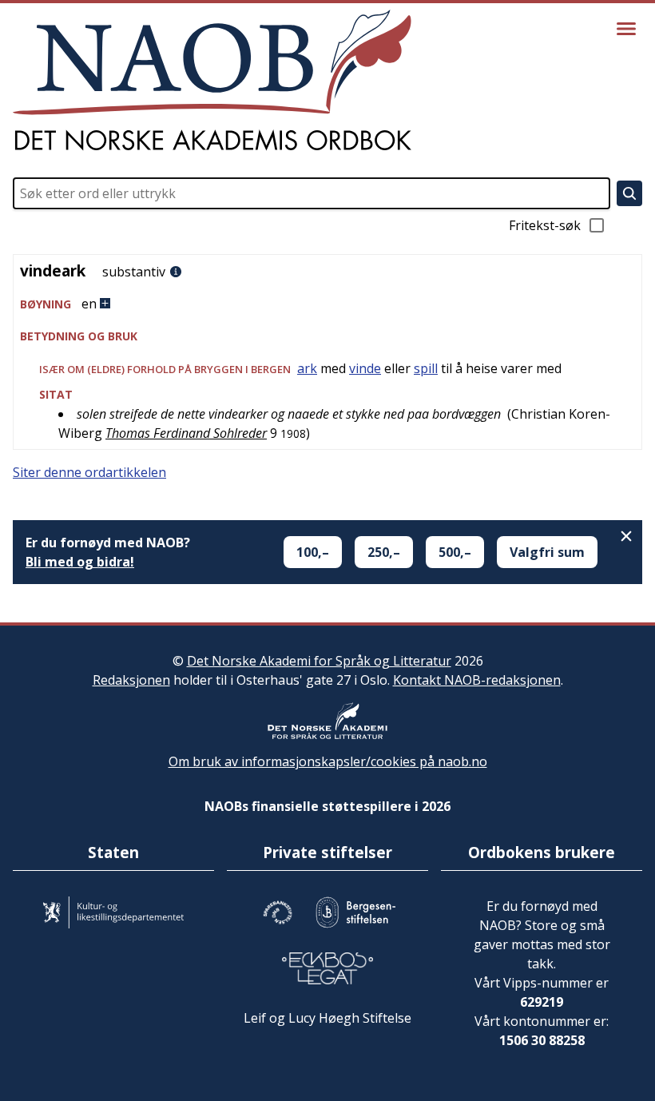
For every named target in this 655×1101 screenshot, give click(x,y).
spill (426, 368)
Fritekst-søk (545, 225)
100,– (312, 552)
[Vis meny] (626, 28)
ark (307, 368)
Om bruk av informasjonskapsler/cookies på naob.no (328, 761)
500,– (455, 552)
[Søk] (629, 193)
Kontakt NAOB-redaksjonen (477, 680)
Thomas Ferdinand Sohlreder (186, 433)
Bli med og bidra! (80, 561)
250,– (383, 552)
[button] (327, 304)
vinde (365, 368)
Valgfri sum (547, 552)
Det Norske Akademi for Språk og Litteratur (319, 661)
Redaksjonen (131, 680)
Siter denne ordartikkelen (89, 472)
